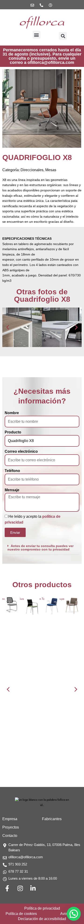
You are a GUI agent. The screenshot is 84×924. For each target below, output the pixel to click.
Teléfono (12, 471)
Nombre (12, 413)
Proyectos (10, 827)
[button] (36, 35)
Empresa (9, 819)
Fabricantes (52, 819)
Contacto (9, 836)
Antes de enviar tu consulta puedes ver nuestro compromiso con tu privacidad (40, 547)
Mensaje (12, 490)
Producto (13, 432)
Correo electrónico (21, 451)
